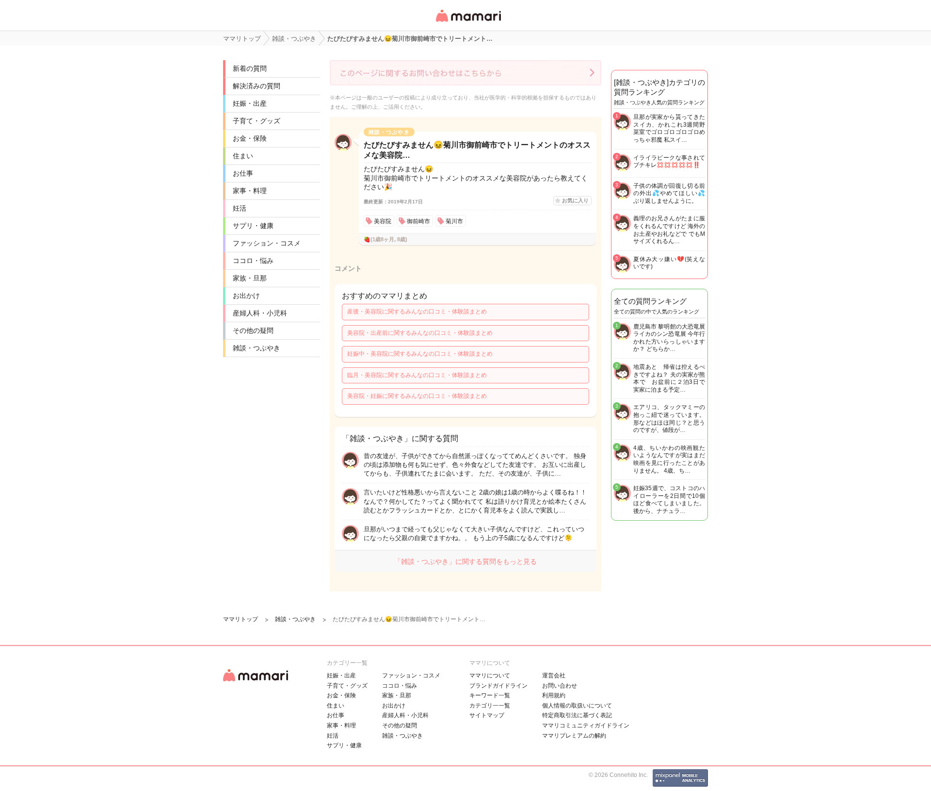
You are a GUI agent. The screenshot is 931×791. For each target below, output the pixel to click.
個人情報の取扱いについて (577, 705)
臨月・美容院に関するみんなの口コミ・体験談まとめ (417, 375)
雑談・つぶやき (256, 348)
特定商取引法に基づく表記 (577, 715)
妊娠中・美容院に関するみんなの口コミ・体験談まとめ (420, 353)
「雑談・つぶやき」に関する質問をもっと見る (465, 561)
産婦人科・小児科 (260, 313)
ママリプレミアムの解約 (574, 735)
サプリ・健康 (253, 226)
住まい (243, 156)
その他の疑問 (253, 330)
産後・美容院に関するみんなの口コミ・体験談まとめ (417, 311)
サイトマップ (486, 715)
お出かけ (246, 295)
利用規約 (553, 695)
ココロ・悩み (253, 260)
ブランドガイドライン (498, 685)
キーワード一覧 (489, 695)
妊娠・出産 (250, 103)
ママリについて (489, 675)
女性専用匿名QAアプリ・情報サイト (468, 22)
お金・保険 (250, 138)
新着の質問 (250, 68)
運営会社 (553, 675)
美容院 (382, 221)
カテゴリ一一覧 (489, 705)
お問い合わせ (559, 685)
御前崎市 (418, 221)
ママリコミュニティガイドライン (585, 725)
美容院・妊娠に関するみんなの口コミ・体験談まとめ (417, 396)
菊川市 (454, 221)
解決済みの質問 (256, 86)
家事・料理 (250, 191)
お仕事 (243, 173)
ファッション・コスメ (267, 243)
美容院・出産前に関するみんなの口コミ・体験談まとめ (420, 333)
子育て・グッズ (256, 121)
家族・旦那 (250, 278)
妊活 (239, 208)
